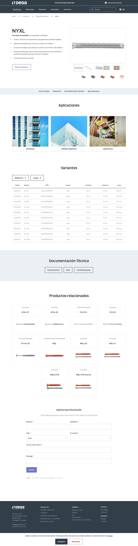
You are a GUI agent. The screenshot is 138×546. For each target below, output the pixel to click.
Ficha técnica (53, 270)
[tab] (44, 91)
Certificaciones (84, 270)
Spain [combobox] (30, 438)
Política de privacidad (47, 478)
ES (123, 9)
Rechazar (76, 541)
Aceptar (61, 541)
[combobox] (91, 438)
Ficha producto (21, 67)
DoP (68, 270)
